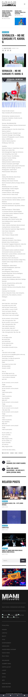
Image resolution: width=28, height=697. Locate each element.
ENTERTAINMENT (6, 643)
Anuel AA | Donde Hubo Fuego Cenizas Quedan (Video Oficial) (12, 551)
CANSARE (12, 453)
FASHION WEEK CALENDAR (9, 649)
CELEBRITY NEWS (6, 663)
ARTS (3, 680)
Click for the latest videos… (9, 449)
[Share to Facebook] (3, 50)
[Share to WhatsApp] (17, 695)
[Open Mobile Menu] (24, 4)
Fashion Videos (6, 652)
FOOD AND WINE (6, 683)
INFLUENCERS (5, 660)
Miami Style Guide (7, 18)
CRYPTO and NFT (6, 667)
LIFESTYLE (4, 633)
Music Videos (5, 32)
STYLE (3, 639)
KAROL (16, 453)
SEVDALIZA (20, 453)
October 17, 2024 (15, 48)
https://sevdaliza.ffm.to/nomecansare (11, 113)
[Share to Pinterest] (10, 50)
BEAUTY (4, 636)
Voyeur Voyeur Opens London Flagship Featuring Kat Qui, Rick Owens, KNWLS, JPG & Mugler (7, 13)
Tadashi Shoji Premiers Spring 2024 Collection (20, 12)
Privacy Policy (5, 625)
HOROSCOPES (5, 646)
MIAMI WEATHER (6, 687)
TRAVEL (4, 673)
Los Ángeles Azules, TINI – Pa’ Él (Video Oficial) (12, 504)
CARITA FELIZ (5, 527)
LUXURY (4, 670)
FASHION (4, 629)
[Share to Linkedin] (8, 50)
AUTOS (4, 677)
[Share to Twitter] (5, 50)
